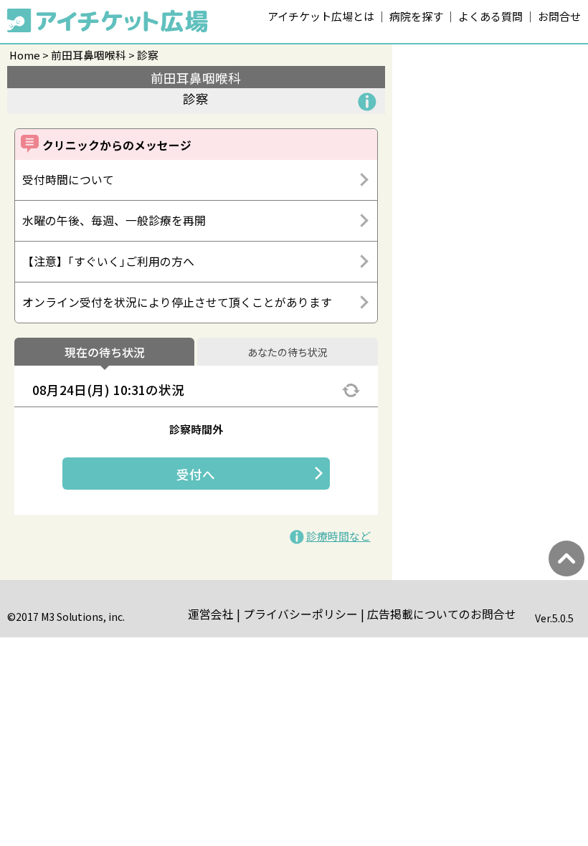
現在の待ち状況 (105, 352)
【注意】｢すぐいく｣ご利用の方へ (108, 261)
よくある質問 (490, 16)
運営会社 (211, 614)
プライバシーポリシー (300, 614)
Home (24, 54)
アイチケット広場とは (320, 16)
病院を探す (416, 16)
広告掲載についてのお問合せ (441, 614)
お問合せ (559, 16)
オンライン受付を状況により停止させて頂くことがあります (177, 302)
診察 (147, 54)
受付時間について (68, 179)
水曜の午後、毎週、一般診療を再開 (114, 220)
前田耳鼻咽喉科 (88, 54)
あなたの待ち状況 (287, 352)
